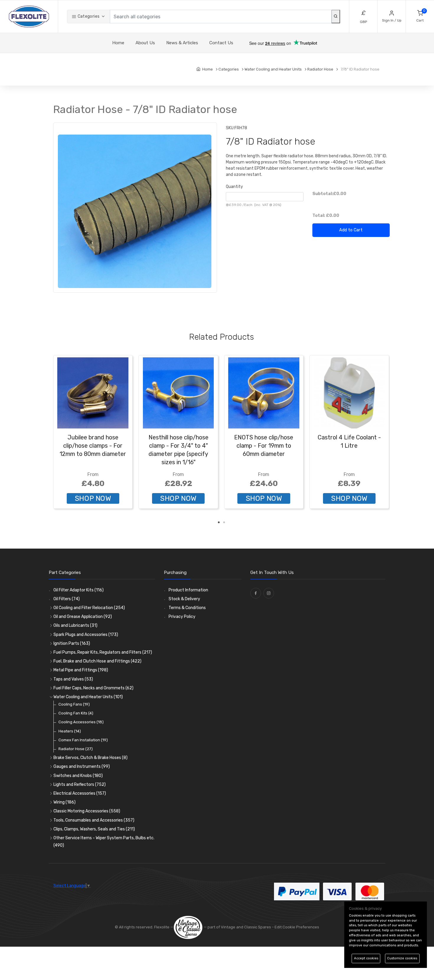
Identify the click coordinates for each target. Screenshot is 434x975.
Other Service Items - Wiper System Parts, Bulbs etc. (103, 841)
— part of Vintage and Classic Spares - (239, 927)
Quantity (234, 186)
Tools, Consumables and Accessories (93, 820)
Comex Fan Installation (83, 740)
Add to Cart (351, 230)
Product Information (188, 590)
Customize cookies (402, 958)
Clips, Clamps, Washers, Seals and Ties (94, 829)
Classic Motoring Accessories (86, 811)
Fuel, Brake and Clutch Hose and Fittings (97, 661)
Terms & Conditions (187, 607)
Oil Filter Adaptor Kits (78, 590)
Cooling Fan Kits (75, 713)
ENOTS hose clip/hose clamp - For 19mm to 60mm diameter (263, 445)
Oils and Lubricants (75, 625)
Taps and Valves (73, 679)
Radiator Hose (75, 749)
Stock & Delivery (184, 598)
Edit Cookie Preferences (297, 927)
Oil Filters (66, 598)
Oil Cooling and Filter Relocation (89, 607)
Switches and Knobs (78, 775)
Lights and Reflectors (79, 784)
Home (118, 42)
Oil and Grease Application (82, 616)
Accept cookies (366, 958)
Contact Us (221, 42)
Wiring (64, 802)
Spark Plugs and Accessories (85, 634)
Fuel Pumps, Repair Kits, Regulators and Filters (102, 652)
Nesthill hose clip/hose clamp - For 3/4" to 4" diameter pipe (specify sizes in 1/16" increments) (178, 454)
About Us (145, 42)
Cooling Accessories (81, 722)
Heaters (69, 731)
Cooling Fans (74, 704)
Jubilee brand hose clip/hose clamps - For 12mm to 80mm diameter (93, 445)
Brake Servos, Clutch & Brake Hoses (90, 757)
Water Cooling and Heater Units (88, 696)
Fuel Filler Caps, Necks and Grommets (93, 688)
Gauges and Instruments (81, 766)
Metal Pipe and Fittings (80, 670)
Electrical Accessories (79, 793)
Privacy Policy (182, 616)
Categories (87, 16)
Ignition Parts (71, 643)
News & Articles (182, 42)
